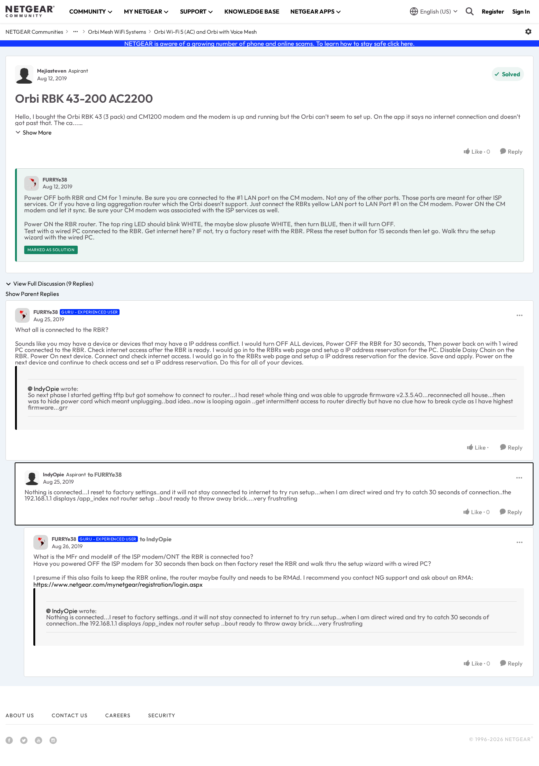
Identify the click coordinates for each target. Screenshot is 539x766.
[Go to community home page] (30, 11)
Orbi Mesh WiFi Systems (117, 31)
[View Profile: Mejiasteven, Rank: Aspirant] (24, 74)
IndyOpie (46, 388)
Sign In (521, 11)
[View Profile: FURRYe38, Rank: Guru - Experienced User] (22, 315)
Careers (118, 715)
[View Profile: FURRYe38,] (31, 183)
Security (161, 715)
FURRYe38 (55, 179)
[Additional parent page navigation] (75, 31)
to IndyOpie (156, 539)
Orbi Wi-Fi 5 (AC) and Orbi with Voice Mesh (205, 31)
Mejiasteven (51, 70)
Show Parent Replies (32, 294)
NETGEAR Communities (34, 31)
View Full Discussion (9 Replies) (53, 284)
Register (493, 11)
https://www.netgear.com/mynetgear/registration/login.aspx (118, 584)
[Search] (469, 11)
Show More (37, 132)
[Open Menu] (528, 31)
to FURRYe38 (105, 474)
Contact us (70, 715)
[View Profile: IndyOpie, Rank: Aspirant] (32, 477)
